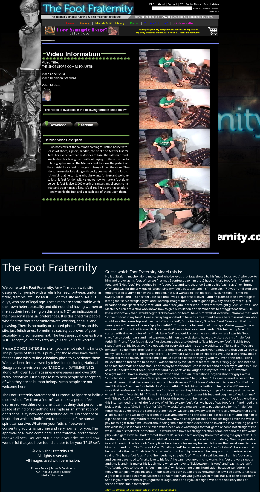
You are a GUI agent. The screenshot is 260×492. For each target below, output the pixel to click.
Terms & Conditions (63, 468)
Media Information (52, 475)
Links (56, 471)
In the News (193, 4)
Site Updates (211, 4)
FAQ (152, 4)
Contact (172, 4)
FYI (181, 4)
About (161, 4)
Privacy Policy (39, 468)
